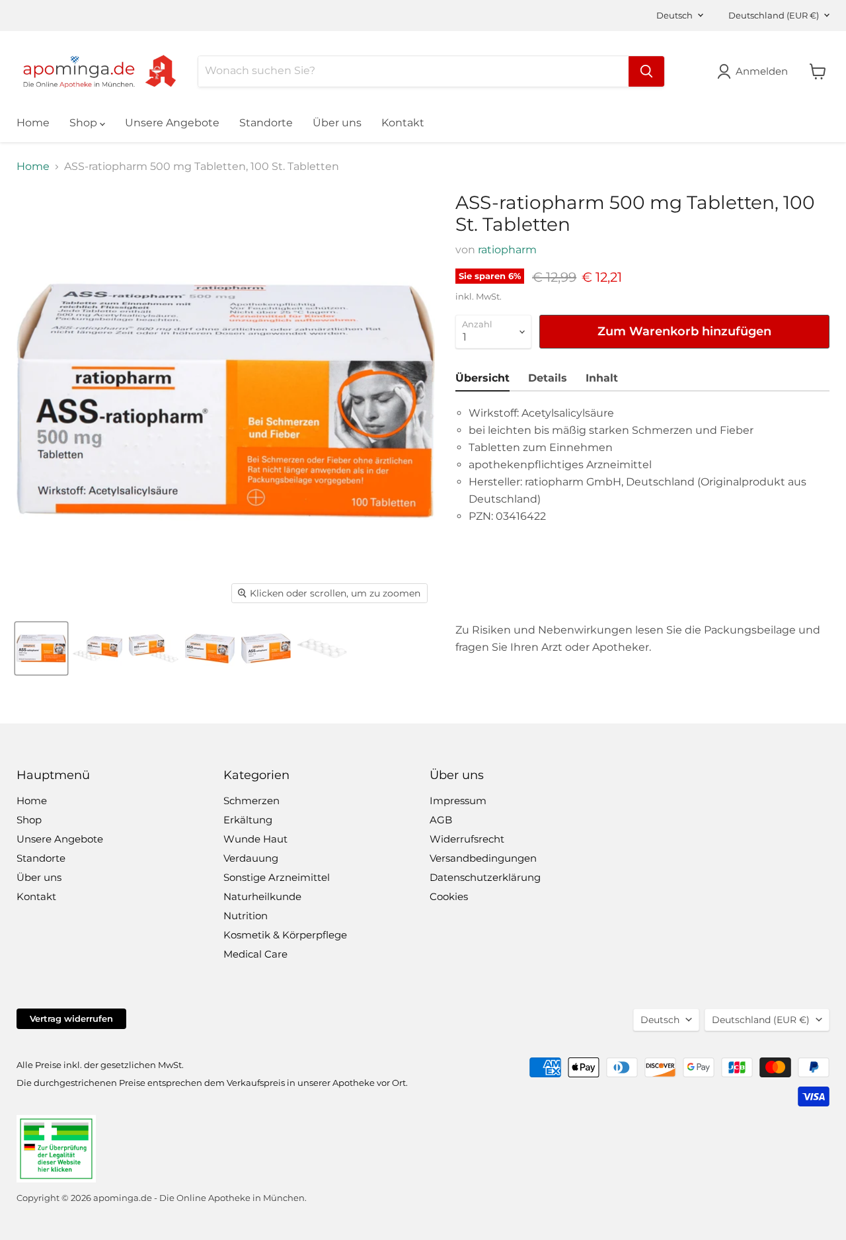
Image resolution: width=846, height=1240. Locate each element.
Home (33, 122)
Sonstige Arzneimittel (276, 877)
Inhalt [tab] (602, 378)
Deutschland (773, 15)
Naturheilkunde (262, 896)
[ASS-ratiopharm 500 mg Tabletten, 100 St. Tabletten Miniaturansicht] (41, 648)
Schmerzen (251, 800)
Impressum (458, 800)
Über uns (337, 122)
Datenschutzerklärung (485, 877)
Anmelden (762, 71)
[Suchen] (646, 71)
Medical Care (255, 954)
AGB (441, 819)
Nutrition (245, 915)
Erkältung (247, 819)
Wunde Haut (255, 839)
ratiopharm (507, 249)
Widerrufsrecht (467, 839)
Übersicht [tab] (482, 378)
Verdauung (250, 858)
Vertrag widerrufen (71, 1018)
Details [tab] (547, 378)
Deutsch (674, 15)
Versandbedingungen (483, 858)
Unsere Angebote (172, 122)
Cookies (449, 896)
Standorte (266, 122)
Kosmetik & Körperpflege (285, 935)
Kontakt (402, 122)
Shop (84, 122)
